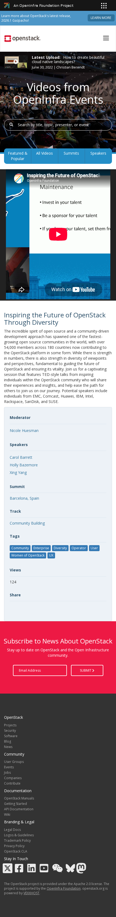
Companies (13, 778)
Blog (7, 741)
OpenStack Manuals (19, 798)
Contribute (12, 783)
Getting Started (15, 803)
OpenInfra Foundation (64, 888)
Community (20, 548)
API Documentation (18, 809)
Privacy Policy (14, 846)
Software (11, 736)
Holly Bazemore (24, 464)
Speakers (98, 153)
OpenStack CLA (15, 851)
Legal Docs (12, 829)
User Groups (14, 761)
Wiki (7, 814)
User (94, 548)
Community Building (27, 523)
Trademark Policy (17, 840)
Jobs (7, 772)
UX (51, 555)
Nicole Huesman (24, 430)
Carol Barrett (21, 457)
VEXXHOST (31, 893)
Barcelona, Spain (24, 498)
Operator (78, 548)
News (8, 746)
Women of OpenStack (28, 555)
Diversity (60, 548)
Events (9, 767)
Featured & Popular (18, 156)
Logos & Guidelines (19, 835)
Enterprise (41, 548)
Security (10, 730)
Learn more (101, 17)
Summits (71, 153)
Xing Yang (18, 472)
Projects (10, 725)
